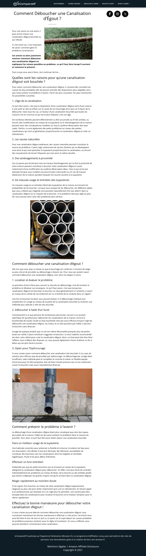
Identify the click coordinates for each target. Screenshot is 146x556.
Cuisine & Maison (74, 3)
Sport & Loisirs (123, 3)
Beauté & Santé (108, 3)
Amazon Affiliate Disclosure (84, 546)
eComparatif (31, 3)
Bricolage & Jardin (91, 3)
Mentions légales (56, 546)
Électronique (59, 3)
